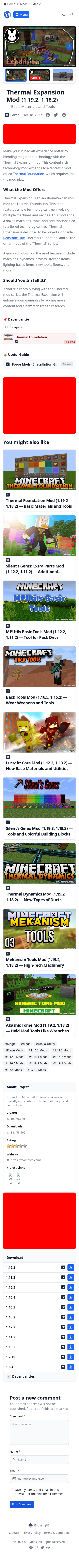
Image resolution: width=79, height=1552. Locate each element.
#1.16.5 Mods (14, 1063)
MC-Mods (30, 1542)
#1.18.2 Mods (38, 1063)
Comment (17, 1416)
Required (18, 327)
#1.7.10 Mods (37, 1070)
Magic (36, 4)
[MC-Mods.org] (7, 15)
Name (15, 1451)
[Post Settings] (72, 115)
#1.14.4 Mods (38, 1057)
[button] (16, 75)
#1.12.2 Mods (14, 1057)
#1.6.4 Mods (13, 1070)
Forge (14, 115)
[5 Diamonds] (25, 1146)
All (6, 327)
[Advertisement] (39, 134)
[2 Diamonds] (13, 1146)
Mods (24, 4)
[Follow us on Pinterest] (48, 1548)
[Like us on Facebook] (31, 1548)
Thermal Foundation (28, 174)
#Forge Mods (14, 1050)
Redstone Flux (14, 238)
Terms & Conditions (57, 1533)
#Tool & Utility (45, 1044)
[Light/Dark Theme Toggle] (64, 14)
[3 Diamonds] (17, 1146)
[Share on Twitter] (56, 115)
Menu (24, 14)
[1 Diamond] (9, 1146)
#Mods (25, 1044)
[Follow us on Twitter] (42, 1548)
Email (15, 1471)
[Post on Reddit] (64, 115)
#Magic (10, 1044)
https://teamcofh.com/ (26, 1160)
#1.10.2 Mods (38, 1050)
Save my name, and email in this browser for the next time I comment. (40, 1492)
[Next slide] (69, 46)
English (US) (42, 1525)
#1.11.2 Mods (62, 1050)
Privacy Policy (31, 1533)
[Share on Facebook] (47, 115)
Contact (14, 1533)
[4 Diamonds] (21, 1146)
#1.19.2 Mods (62, 1063)
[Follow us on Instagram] (37, 1548)
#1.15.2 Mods (62, 1057)
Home (11, 4)
